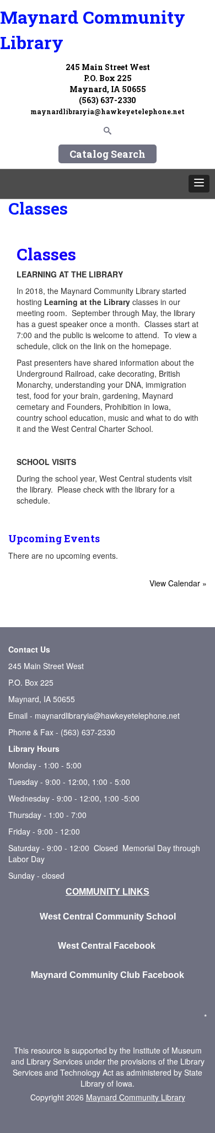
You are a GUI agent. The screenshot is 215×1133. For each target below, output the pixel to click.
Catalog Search (107, 154)
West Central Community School (108, 916)
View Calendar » (178, 583)
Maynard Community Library (92, 29)
